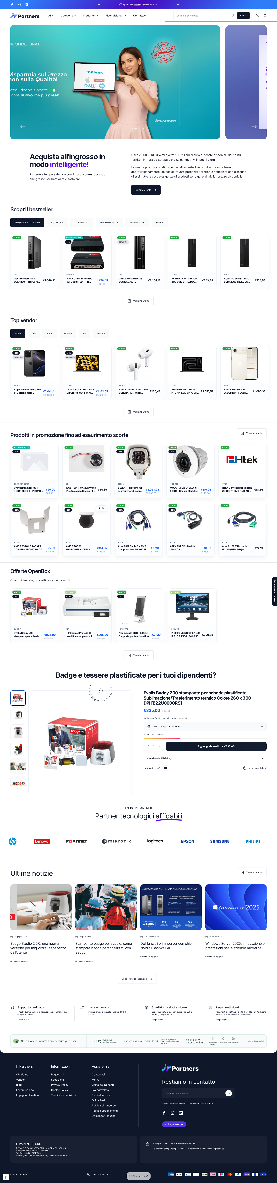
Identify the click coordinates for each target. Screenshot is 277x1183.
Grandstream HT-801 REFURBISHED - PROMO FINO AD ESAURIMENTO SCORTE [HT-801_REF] (27, 489)
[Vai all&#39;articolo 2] (18, 715)
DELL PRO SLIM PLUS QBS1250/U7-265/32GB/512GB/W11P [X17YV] (132, 280)
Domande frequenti (103, 1115)
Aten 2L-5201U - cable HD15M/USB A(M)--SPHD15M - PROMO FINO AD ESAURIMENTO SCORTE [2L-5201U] (236, 548)
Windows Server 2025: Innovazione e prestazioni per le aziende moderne (235, 946)
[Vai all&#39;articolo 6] (18, 783)
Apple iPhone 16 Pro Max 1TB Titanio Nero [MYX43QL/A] (27, 391)
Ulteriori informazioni (256, 1041)
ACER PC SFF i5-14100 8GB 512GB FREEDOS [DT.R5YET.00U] (236, 280)
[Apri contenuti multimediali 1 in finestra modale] (81, 743)
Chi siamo (22, 1074)
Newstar (124, 629)
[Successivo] (178, 4)
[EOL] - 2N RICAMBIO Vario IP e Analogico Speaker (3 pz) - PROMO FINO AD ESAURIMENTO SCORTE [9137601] (81, 489)
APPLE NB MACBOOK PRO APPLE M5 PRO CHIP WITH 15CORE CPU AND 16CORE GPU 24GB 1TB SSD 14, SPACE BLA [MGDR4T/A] (185, 391)
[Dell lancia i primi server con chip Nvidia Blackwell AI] (171, 907)
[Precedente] (98, 4)
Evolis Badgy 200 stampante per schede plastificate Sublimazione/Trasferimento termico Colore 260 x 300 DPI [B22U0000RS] (28, 634)
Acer (174, 275)
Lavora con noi (25, 1090)
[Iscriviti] (228, 1093)
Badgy (17, 629)
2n (67, 484)
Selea (121, 484)
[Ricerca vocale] (232, 15)
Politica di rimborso (104, 1105)
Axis (16, 542)
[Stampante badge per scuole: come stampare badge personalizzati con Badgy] (106, 907)
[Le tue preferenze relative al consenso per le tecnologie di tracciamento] (6, 1177)
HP (67, 629)
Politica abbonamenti (105, 1110)
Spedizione (160, 718)
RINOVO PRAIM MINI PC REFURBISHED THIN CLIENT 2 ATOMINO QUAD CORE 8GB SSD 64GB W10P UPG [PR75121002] (81, 280)
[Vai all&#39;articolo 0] (18, 698)
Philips (175, 629)
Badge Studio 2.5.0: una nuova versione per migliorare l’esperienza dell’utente (38, 948)
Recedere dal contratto (274, 591)
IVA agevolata (100, 1090)
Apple (17, 386)
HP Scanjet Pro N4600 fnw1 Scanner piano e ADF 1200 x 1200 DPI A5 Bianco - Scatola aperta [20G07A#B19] (81, 634)
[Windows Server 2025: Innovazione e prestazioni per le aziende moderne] (236, 907)
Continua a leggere (19, 961)
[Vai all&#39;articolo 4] (18, 749)
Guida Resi (98, 1100)
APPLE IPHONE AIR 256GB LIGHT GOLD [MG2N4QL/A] (235, 391)
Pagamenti (57, 1074)
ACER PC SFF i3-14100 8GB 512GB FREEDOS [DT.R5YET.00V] (184, 280)
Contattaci (98, 1074)
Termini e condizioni (63, 1095)
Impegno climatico (27, 1095)
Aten (120, 542)
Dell (16, 275)
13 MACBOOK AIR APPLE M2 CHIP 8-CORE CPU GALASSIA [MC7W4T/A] (80, 391)
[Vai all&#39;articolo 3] (18, 732)
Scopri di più (23, 1019)
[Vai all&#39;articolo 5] (18, 766)
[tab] (27, 222)
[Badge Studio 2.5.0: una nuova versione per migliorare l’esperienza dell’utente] (41, 907)
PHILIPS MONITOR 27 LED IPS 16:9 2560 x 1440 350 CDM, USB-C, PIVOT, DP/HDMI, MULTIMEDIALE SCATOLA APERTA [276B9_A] (185, 634)
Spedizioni (57, 1079)
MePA (95, 1079)
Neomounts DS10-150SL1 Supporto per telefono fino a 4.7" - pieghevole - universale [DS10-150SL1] (134, 634)
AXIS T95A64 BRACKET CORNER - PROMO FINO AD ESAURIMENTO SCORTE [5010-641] (29, 548)
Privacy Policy (59, 1084)
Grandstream (21, 484)
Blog (19, 1084)
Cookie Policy (59, 1090)
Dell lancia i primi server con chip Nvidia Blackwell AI (166, 946)
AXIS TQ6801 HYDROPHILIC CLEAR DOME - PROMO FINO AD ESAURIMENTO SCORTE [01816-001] (79, 548)
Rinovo (70, 275)
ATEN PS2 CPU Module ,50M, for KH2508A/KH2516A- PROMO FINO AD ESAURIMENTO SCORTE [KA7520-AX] (183, 548)
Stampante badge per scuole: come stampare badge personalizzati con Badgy (103, 948)
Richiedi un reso (101, 1095)
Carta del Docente (103, 1084)
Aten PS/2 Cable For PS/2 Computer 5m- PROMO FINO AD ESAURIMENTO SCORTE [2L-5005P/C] (133, 548)
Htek (224, 484)
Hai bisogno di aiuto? (257, 768)
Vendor (20, 1079)
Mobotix (174, 484)
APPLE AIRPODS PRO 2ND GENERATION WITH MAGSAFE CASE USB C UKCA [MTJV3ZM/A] (133, 391)
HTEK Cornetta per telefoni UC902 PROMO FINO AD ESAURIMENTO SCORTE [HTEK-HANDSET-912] (237, 489)
